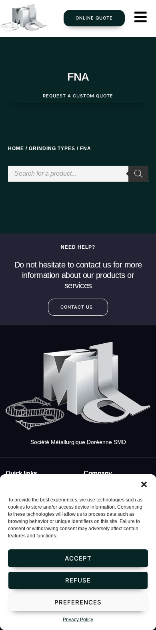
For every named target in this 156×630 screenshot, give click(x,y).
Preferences (78, 602)
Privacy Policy (78, 619)
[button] (144, 484)
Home (16, 148)
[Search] (138, 174)
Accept (78, 558)
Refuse (78, 580)
